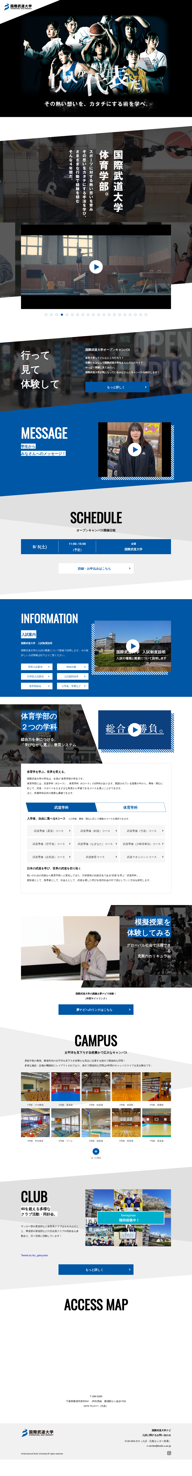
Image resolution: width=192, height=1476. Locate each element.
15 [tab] (119, 315)
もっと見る (96, 1158)
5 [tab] (67, 315)
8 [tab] (83, 315)
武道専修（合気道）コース (49, 857)
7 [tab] (77, 315)
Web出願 (71, 666)
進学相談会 (35, 686)
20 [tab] (146, 315)
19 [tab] (141, 315)
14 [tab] (114, 315)
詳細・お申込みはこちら (94, 568)
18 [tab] (135, 315)
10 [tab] (93, 315)
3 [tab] (57, 315)
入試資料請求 (71, 676)
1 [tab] (46, 315)
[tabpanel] (132, 646)
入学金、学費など (71, 686)
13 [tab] (109, 315)
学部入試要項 (35, 666)
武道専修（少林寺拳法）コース (142, 844)
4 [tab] (62, 315)
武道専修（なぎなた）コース (95, 844)
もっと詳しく (116, 387)
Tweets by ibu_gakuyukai (34, 1255)
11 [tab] (99, 315)
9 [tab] (88, 315)
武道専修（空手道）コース (49, 844)
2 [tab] (51, 315)
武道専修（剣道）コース (95, 831)
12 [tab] (104, 315)
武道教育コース (95, 857)
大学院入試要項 (35, 676)
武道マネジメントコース (142, 857)
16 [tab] (125, 315)
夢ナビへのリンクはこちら (94, 1009)
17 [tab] (130, 315)
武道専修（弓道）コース (142, 831)
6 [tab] (72, 315)
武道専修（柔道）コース (49, 831)
